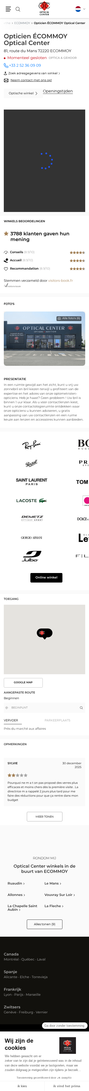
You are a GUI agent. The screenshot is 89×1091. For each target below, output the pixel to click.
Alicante (10, 977)
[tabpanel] (44, 729)
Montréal (11, 960)
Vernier (42, 1013)
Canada (11, 954)
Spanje (10, 972)
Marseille (33, 995)
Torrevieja (39, 977)
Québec (27, 960)
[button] (8, 9)
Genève (10, 1013)
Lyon (8, 995)
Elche (24, 977)
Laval (41, 960)
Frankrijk (12, 990)
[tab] (24, 720)
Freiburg (26, 1013)
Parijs (18, 995)
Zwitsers (12, 1007)
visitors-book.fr (60, 280)
